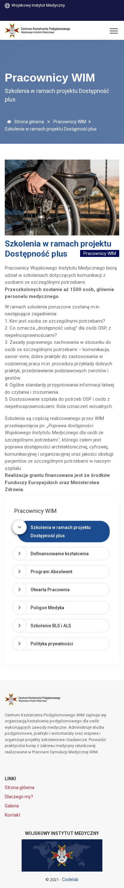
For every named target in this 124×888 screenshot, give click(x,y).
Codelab (70, 879)
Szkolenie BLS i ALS (51, 625)
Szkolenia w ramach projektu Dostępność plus (61, 531)
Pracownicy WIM (69, 121)
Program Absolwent (51, 571)
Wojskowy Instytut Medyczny (37, 5)
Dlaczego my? (19, 796)
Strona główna (28, 121)
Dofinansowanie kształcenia (60, 553)
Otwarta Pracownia (50, 589)
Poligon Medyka (47, 607)
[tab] (63, 531)
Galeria (12, 805)
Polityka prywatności (52, 643)
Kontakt (12, 815)
